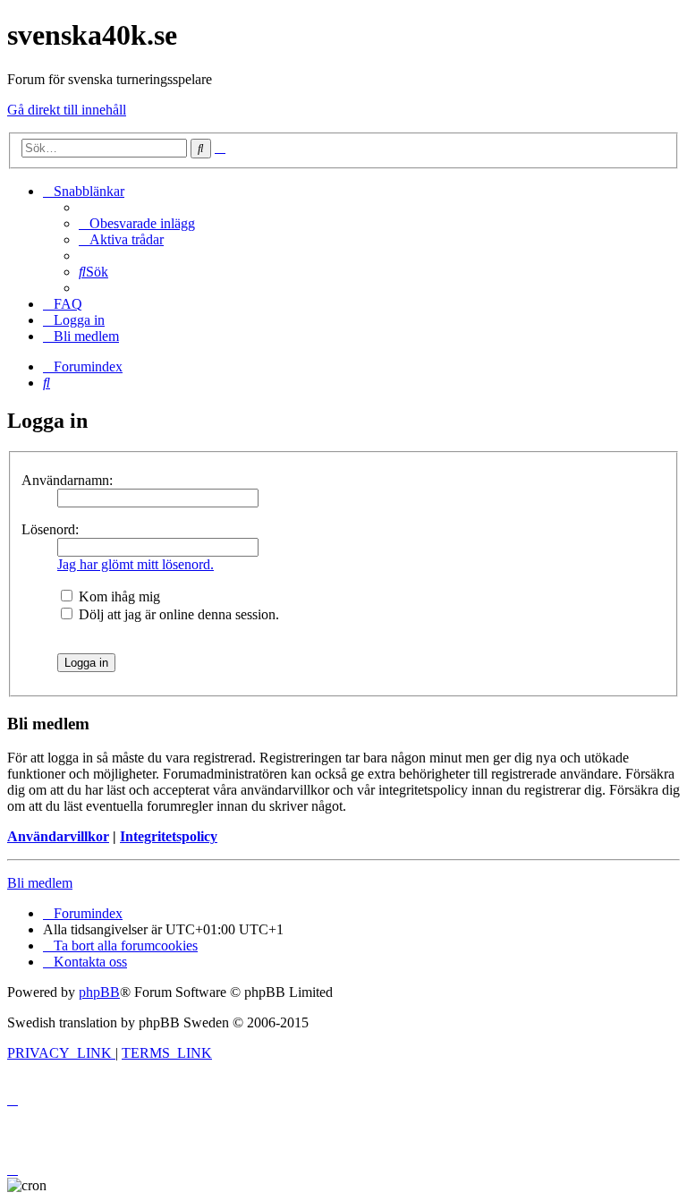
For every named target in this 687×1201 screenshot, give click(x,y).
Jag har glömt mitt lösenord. (135, 564)
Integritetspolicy (168, 836)
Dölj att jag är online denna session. (177, 614)
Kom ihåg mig (117, 596)
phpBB (99, 992)
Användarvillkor (58, 836)
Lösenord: (50, 529)
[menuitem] (137, 223)
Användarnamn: (67, 480)
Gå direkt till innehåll (66, 109)
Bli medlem (39, 882)
